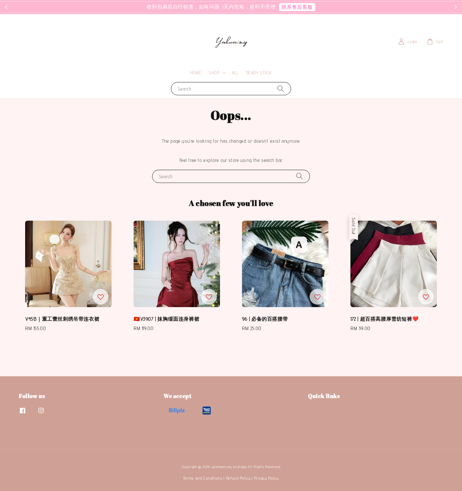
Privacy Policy (266, 478)
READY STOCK (259, 72)
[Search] (281, 88)
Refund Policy (238, 478)
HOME (195, 72)
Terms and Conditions (202, 478)
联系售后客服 (297, 7)
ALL (235, 72)
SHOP (214, 72)
